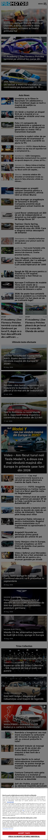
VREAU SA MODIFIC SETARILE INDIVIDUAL (24, 836)
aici (23, 810)
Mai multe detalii (10, 802)
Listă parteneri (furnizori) (7, 828)
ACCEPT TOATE (24, 833)
